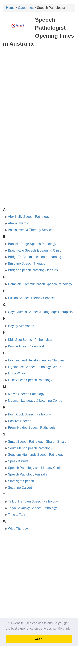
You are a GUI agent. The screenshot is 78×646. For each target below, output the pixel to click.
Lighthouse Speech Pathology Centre (34, 367)
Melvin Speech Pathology (26, 394)
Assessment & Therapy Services (31, 230)
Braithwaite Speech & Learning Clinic (34, 250)
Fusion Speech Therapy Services (31, 298)
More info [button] (64, 628)
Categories (26, 7)
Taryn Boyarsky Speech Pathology (32, 508)
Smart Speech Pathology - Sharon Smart (37, 441)
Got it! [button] (39, 638)
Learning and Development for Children (36, 360)
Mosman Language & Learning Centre (35, 400)
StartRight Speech (21, 481)
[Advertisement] (39, 91)
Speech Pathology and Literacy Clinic (34, 467)
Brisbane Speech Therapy (26, 263)
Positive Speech (19, 421)
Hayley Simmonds (21, 326)
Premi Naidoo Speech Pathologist (32, 427)
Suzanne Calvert (20, 487)
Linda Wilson (17, 373)
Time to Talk (16, 514)
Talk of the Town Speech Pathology (33, 501)
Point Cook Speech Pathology (29, 414)
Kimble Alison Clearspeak (26, 346)
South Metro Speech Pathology (30, 448)
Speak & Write (18, 461)
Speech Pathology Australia (27, 474)
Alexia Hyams (18, 223)
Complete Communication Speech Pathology (40, 284)
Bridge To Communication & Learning (34, 257)
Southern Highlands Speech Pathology (35, 454)
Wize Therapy (18, 528)
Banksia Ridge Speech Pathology (32, 244)
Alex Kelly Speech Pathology (28, 216)
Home (10, 7)
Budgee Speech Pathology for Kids (33, 270)
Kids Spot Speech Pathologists (30, 339)
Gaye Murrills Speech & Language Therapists (40, 312)
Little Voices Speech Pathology (30, 380)
